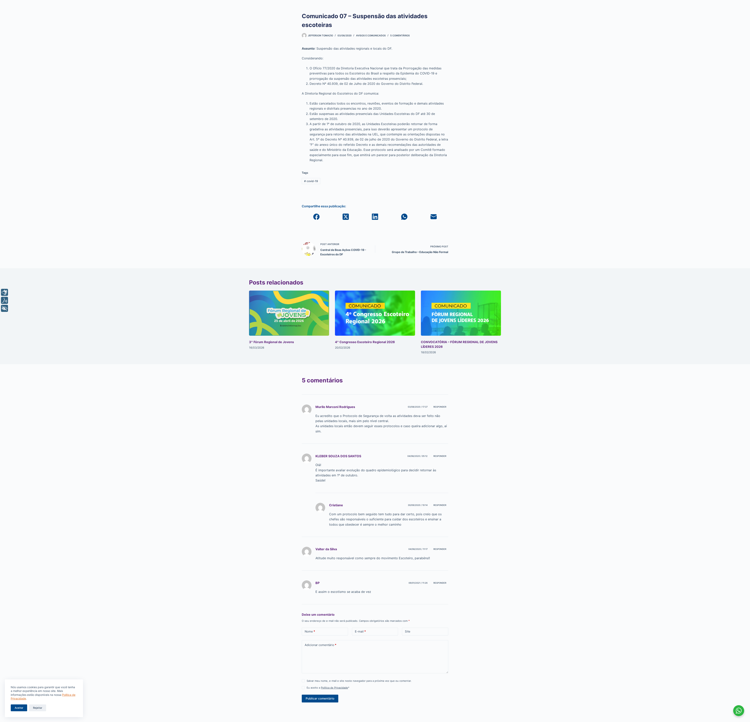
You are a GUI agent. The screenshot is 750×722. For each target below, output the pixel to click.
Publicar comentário (320, 698)
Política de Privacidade (334, 687)
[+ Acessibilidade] (4, 308)
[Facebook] (316, 217)
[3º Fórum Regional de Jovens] (289, 313)
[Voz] (4, 300)
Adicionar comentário (320, 645)
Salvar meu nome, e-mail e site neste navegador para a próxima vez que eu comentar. (359, 680)
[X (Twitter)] (345, 217)
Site (407, 631)
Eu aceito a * (328, 687)
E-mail (360, 631)
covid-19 (311, 181)
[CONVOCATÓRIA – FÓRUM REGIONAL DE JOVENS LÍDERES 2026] (461, 313)
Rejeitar (37, 707)
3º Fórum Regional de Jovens (271, 342)
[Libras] (4, 292)
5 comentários (400, 35)
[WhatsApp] (404, 217)
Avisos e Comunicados (371, 35)
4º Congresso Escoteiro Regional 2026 (365, 342)
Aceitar (19, 707)
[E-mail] (433, 217)
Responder (439, 406)
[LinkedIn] (375, 217)
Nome (310, 631)
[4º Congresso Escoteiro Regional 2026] (375, 313)
